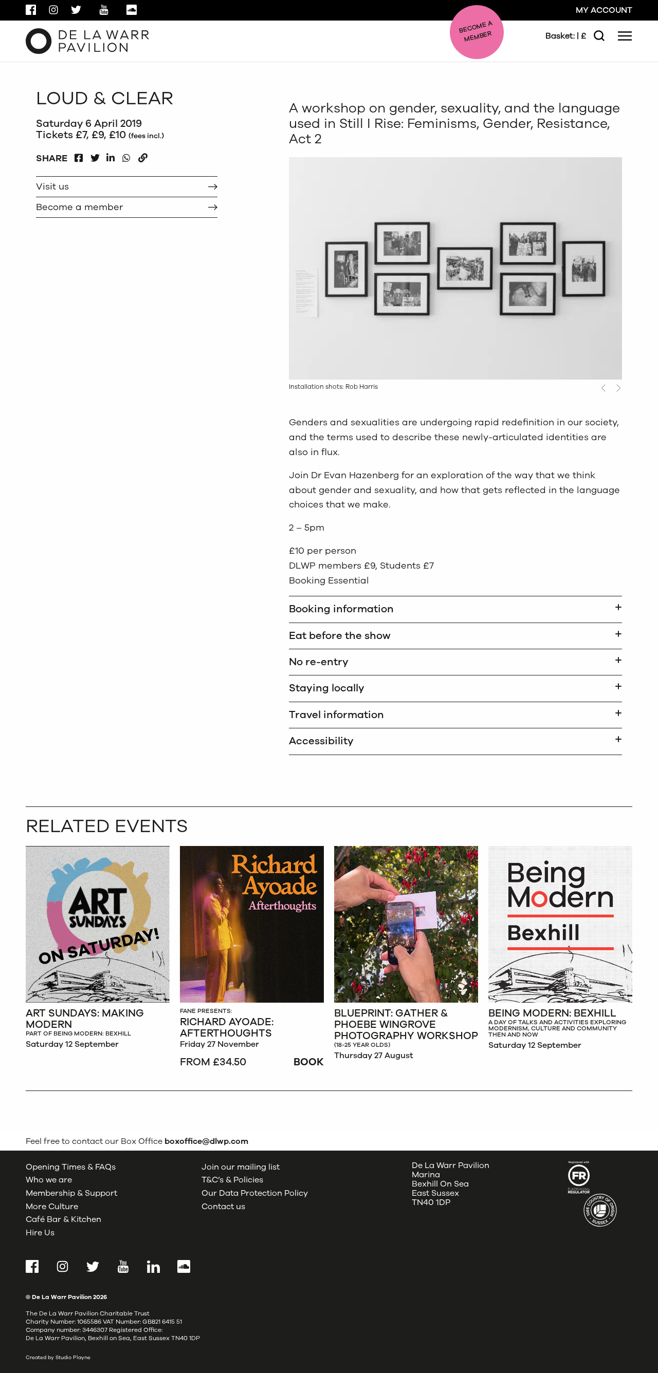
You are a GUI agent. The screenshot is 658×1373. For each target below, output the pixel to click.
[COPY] (142, 155)
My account (604, 10)
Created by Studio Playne (58, 1357)
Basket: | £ (565, 36)
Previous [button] (603, 388)
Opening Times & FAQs (71, 1167)
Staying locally (326, 688)
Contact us (223, 1206)
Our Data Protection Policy (255, 1193)
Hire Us (40, 1232)
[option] (98, 950)
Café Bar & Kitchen (63, 1219)
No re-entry (319, 662)
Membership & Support (71, 1193)
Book (309, 1062)
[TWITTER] (94, 155)
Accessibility (321, 741)
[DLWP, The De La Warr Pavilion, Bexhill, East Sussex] (87, 40)
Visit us (52, 186)
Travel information (336, 715)
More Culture (52, 1206)
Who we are (49, 1180)
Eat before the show (340, 636)
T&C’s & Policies (232, 1180)
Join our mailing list (241, 1167)
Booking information (341, 609)
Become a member (79, 207)
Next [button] (618, 388)
